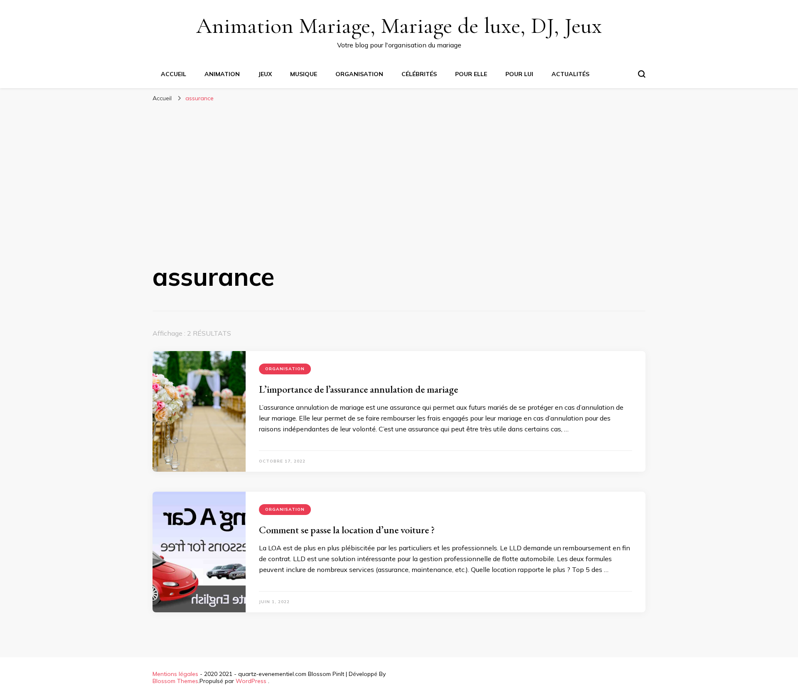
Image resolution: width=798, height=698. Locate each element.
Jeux (265, 74)
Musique (303, 74)
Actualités (570, 74)
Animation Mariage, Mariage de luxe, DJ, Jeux (399, 25)
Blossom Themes (175, 681)
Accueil (173, 74)
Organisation (359, 74)
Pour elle (471, 74)
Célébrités (419, 74)
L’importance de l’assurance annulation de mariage (358, 389)
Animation (222, 74)
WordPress (251, 681)
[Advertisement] (399, 169)
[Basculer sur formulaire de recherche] (641, 74)
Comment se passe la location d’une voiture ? (347, 529)
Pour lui (519, 74)
